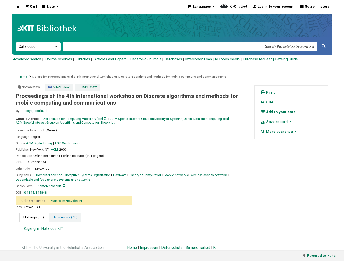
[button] (31, 6)
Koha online (18, 6)
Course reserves (58, 59)
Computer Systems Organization (87, 175)
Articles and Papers (110, 59)
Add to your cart (280, 112)
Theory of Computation (145, 175)
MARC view (61, 87)
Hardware (120, 175)
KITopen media (227, 59)
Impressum (149, 247)
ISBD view (89, 87)
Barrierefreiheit (198, 247)
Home (23, 76)
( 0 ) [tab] (33, 217)
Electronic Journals (145, 59)
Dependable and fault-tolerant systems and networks (53, 179)
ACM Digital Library (39, 143)
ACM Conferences (68, 143)
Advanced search (27, 59)
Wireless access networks (209, 175)
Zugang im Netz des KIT (67, 200)
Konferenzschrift (49, 186)
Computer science (49, 175)
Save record (277, 122)
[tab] (65, 217)
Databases (173, 59)
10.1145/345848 (34, 192)
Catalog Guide (286, 59)
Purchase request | (259, 59)
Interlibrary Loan (198, 59)
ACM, (55, 149)
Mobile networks (176, 175)
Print (270, 92)
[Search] (323, 46)
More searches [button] (279, 131)
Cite (269, 102)
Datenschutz (172, 247)
